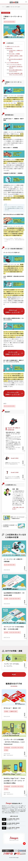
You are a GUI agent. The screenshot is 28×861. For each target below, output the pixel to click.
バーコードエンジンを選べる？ (15, 64)
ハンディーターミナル (18, 747)
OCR (7, 598)
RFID (7, 711)
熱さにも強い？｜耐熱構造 (14, 53)
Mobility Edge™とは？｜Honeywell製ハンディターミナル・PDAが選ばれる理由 (14, 780)
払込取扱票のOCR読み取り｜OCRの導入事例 (14, 594)
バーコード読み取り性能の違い (12, 62)
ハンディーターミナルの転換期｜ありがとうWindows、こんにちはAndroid (14, 741)
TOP (3, 6)
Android (8, 747)
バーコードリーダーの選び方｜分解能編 (14, 560)
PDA (7, 750)
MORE (24, 568)
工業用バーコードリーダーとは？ (13, 46)
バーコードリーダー (10, 21)
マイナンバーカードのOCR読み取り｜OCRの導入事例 (14, 628)
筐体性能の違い (9, 48)
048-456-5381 (14, 819)
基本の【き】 (14, 711)
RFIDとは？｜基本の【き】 (13, 708)
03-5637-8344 (14, 828)
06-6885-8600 (14, 823)
